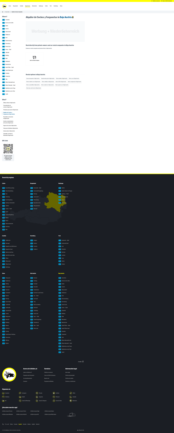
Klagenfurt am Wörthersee (10, 246)
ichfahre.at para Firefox (21, 411)
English (33, 424)
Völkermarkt (7, 261)
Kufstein (62, 252)
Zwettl (5, 94)
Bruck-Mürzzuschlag (8, 188)
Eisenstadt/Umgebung (37, 191)
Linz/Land (34, 298)
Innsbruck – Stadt (64, 240)
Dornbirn (34, 246)
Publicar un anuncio (48, 372)
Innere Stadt (7, 301)
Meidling (6, 322)
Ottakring (6, 328)
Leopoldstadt (7, 310)
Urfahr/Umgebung (36, 319)
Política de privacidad (69, 375)
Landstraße (6, 307)
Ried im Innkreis (35, 304)
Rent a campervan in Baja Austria (74, 81)
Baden (5, 25)
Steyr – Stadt (35, 316)
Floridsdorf (6, 292)
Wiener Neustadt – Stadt (9, 85)
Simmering (6, 337)
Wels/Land (34, 328)
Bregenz (34, 240)
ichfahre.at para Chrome (7, 411)
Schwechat (6, 76)
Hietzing (6, 298)
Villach (5, 258)
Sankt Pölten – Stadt (8, 67)
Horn (5, 37)
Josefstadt (6, 304)
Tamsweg (62, 200)
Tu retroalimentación (27, 378)
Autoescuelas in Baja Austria (9, 131)
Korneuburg (6, 43)
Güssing (34, 194)
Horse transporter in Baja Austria (32, 78)
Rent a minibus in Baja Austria (48, 81)
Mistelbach (6, 61)
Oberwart (34, 208)
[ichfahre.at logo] (4, 6)
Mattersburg (35, 200)
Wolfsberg (6, 267)
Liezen (5, 211)
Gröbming (6, 197)
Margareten (6, 316)
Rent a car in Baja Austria (74, 78)
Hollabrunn (6, 34)
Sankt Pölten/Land (8, 70)
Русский (7, 424)
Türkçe (11, 424)
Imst (61, 246)
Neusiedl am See (35, 203)
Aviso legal (67, 372)
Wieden (6, 343)
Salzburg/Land (63, 197)
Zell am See (62, 203)
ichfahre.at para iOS (34, 414)
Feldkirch (34, 249)
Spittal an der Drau (8, 252)
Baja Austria (7, 11)
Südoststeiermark (8, 223)
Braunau (34, 278)
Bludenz (34, 243)
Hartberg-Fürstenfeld (8, 203)
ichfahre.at (7, 430)
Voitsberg (6, 226)
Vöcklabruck (35, 322)
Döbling (6, 284)
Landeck (62, 255)
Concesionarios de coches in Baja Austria (7, 106)
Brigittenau (6, 281)
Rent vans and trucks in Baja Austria (33, 88)
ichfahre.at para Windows (7, 414)
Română (24, 424)
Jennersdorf (35, 197)
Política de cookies (69, 378)
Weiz (5, 229)
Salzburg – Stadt (64, 194)
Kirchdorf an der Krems (37, 292)
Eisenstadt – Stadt (36, 188)
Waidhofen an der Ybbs (9, 91)
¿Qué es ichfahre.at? (27, 372)
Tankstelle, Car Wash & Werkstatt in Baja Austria (8, 134)
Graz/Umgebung (7, 200)
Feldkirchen (6, 240)
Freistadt (34, 284)
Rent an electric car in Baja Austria (33, 81)
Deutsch (37, 424)
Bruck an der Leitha (8, 22)
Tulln (5, 79)
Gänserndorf (7, 31)
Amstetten (6, 20)
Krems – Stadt (7, 49)
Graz (5, 194)
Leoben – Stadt (7, 208)
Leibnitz (6, 206)
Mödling (6, 55)
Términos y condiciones (70, 381)
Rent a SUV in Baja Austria (61, 81)
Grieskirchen (35, 290)
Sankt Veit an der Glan (9, 255)
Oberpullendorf (35, 206)
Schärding (34, 310)
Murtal (5, 217)
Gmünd (5, 28)
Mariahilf (6, 319)
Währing (6, 340)
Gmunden (34, 287)
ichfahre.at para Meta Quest (50, 414)
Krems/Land (7, 46)
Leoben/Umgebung (8, 214)
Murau (5, 220)
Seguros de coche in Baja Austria (10, 125)
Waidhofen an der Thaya (9, 88)
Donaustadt (6, 287)
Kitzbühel (62, 249)
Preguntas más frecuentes (28, 375)
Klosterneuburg (7, 40)
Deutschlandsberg (8, 191)
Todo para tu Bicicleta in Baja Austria (10, 128)
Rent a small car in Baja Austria (47, 85)
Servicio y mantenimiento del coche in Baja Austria (8, 122)
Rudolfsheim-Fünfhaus (9, 334)
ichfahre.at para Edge (34, 411)
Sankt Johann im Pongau (65, 191)
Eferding (34, 281)
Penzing (6, 331)
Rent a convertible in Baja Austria (32, 85)
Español (20, 424)
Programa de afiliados (48, 381)
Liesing (6, 313)
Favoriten (6, 290)
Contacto (25, 381)
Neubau (6, 325)
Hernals (6, 295)
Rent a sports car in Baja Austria (61, 85)
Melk (5, 58)
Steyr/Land (34, 313)
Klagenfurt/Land (8, 249)
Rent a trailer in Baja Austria (61, 78)
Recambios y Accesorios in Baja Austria (8, 117)
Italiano (29, 424)
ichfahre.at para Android (21, 414)
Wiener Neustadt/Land (9, 82)
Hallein (62, 188)
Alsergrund (6, 278)
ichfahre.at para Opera (49, 411)
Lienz (61, 258)
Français (15, 424)
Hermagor (6, 243)
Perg (33, 301)
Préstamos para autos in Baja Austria (10, 109)
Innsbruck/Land (63, 243)
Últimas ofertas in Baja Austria (9, 102)
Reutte (62, 261)
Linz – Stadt (35, 295)
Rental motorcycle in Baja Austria (47, 78)
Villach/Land (7, 264)
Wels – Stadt (35, 325)
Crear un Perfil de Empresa (49, 375)
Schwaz (62, 264)
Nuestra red (46, 378)
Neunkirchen (7, 64)
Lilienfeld (6, 52)
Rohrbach (34, 307)
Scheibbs (6, 73)
